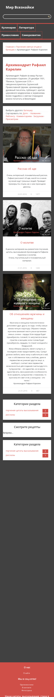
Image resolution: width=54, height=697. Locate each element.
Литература (26, 27)
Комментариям (24, 116)
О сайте (26, 673)
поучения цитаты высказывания (22, 410)
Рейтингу (10, 116)
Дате (25, 113)
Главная (10, 46)
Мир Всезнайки (20, 7)
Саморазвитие (31, 35)
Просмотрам (12, 119)
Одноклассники (26, 684)
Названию (35, 113)
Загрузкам (38, 116)
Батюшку (28, 110)
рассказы (10, 414)
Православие (10, 35)
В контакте (26, 687)
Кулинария (9, 27)
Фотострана (27, 690)
